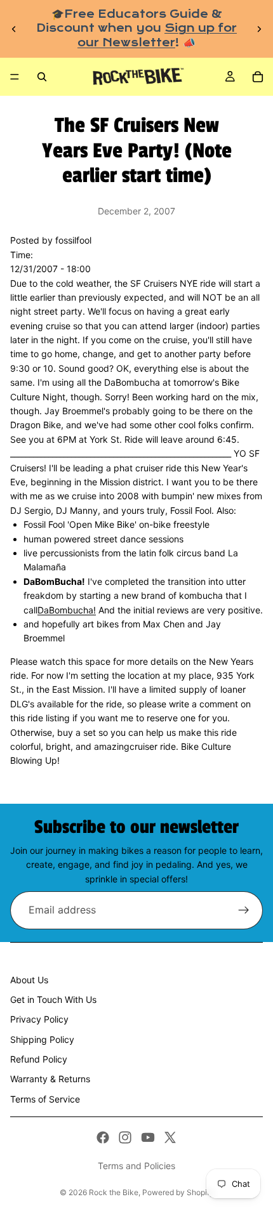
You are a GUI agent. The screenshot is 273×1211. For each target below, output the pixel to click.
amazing (112, 746)
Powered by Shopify (178, 1192)
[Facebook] (102, 1137)
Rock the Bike (113, 1192)
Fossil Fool (190, 510)
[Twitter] (170, 1137)
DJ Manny (77, 510)
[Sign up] (243, 910)
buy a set (76, 732)
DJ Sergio (30, 510)
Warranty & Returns (50, 1078)
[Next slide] (259, 29)
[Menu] (14, 76)
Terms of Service (45, 1099)
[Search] (42, 77)
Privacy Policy (39, 1019)
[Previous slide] (14, 29)
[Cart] (258, 77)
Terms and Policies (136, 1165)
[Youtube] (148, 1137)
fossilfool (73, 240)
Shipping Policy (42, 1039)
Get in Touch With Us (53, 999)
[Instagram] (125, 1137)
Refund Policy (38, 1059)
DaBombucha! (66, 610)
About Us (29, 979)
